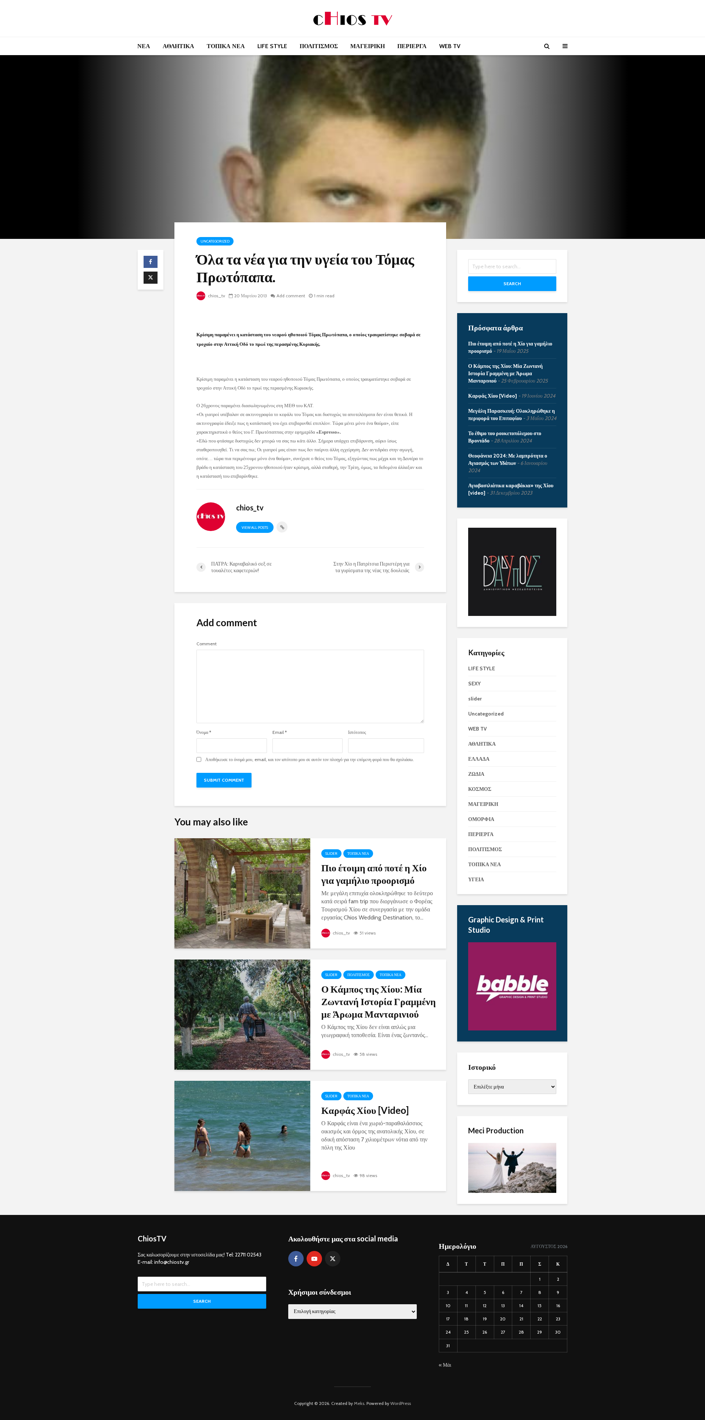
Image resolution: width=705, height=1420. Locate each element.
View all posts (255, 527)
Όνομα (203, 732)
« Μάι (445, 1365)
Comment (206, 644)
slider (331, 853)
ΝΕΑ (143, 46)
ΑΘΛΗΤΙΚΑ (178, 46)
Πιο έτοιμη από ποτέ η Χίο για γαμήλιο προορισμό (374, 874)
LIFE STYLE (272, 46)
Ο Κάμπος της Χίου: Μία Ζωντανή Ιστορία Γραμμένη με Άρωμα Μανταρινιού (378, 1001)
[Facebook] (296, 1258)
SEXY (474, 683)
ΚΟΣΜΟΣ (479, 789)
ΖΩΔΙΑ (476, 774)
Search (512, 283)
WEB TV (449, 46)
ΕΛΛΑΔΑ (478, 759)
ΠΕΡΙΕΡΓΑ (412, 46)
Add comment (290, 295)
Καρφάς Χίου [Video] (365, 1110)
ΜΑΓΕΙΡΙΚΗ (367, 46)
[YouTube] (314, 1258)
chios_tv (216, 295)
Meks (359, 1403)
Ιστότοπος (357, 732)
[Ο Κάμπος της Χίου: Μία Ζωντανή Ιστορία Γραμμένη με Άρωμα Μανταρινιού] (242, 1014)
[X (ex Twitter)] (332, 1258)
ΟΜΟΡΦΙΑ (481, 819)
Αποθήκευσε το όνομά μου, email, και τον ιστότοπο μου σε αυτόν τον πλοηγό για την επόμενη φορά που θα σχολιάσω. (309, 759)
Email (279, 732)
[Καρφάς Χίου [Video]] (242, 1135)
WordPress (400, 1403)
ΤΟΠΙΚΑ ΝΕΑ (226, 46)
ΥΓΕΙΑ (476, 879)
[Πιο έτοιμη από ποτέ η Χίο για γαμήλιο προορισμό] (242, 892)
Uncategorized (214, 241)
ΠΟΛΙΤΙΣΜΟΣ (319, 46)
